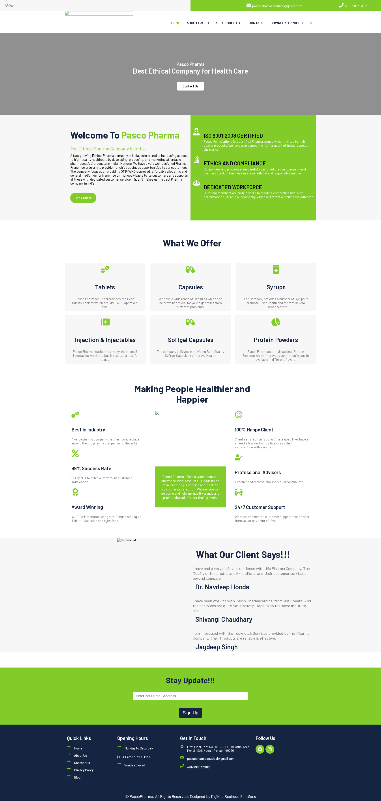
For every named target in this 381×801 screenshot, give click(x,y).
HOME (175, 23)
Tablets (105, 287)
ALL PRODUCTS (227, 23)
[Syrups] (276, 269)
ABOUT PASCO (198, 23)
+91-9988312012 (356, 6)
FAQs (8, 6)
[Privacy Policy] (69, 768)
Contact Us (82, 763)
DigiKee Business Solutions (233, 796)
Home (78, 748)
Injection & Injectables (105, 339)
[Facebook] (260, 749)
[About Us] (69, 754)
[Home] (69, 747)
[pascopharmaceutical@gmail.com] (249, 5)
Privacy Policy (83, 770)
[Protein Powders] (275, 322)
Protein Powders (276, 339)
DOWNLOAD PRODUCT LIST (292, 23)
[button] (228, 23)
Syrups (276, 287)
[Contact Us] (69, 761)
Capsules (190, 287)
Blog (77, 777)
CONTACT (256, 23)
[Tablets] (105, 269)
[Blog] (69, 776)
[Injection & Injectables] (105, 322)
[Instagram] (269, 749)
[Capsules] (190, 269)
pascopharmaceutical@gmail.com (277, 6)
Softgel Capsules (190, 339)
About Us (80, 755)
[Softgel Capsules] (190, 322)
